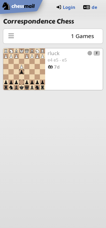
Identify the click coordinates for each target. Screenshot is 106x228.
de (94, 7)
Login (69, 7)
